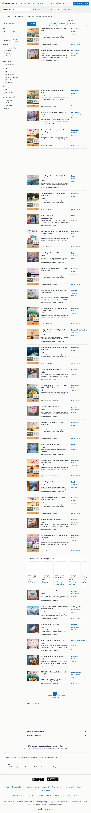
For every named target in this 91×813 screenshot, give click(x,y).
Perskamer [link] (39, 795)
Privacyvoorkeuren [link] (45, 790)
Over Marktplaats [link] (18, 795)
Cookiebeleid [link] (81, 787)
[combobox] (16, 9)
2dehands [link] (57, 795)
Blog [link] (7, 787)
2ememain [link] (66, 795)
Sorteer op (70, 20)
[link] (8, 3)
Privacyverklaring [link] (69, 787)
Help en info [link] (19, 3)
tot (14, 31)
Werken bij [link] (30, 795)
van (4, 31)
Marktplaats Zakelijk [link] (17, 787)
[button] (61, 3)
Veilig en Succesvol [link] (33, 787)
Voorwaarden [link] (27, 3)
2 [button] (58, 693)
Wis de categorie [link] (15, 40)
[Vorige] (50, 694)
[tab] (53, 24)
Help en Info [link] (46, 787)
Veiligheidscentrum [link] (38, 3)
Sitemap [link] (75, 795)
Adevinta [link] (48, 795)
